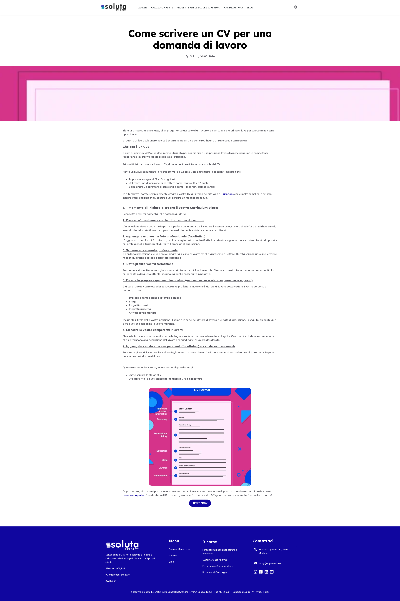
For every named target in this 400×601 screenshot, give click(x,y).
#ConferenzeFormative (117, 574)
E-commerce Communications (217, 566)
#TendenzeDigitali (115, 568)
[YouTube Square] (272, 572)
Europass (228, 194)
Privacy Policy (262, 592)
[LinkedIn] (266, 572)
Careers (173, 555)
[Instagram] (255, 572)
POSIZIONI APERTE (161, 7)
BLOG (250, 7)
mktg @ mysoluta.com (270, 563)
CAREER (142, 7)
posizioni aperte (133, 495)
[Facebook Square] (261, 572)
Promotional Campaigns (214, 572)
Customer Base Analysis (214, 559)
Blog (171, 561)
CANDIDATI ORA (233, 7)
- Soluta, (192, 56)
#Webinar (110, 581)
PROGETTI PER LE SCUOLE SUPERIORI (198, 7)
